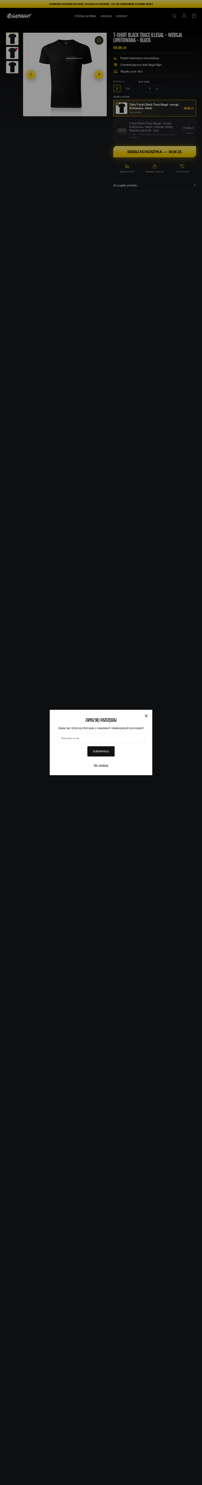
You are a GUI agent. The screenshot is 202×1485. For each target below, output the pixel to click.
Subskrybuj (101, 751)
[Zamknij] (146, 716)
